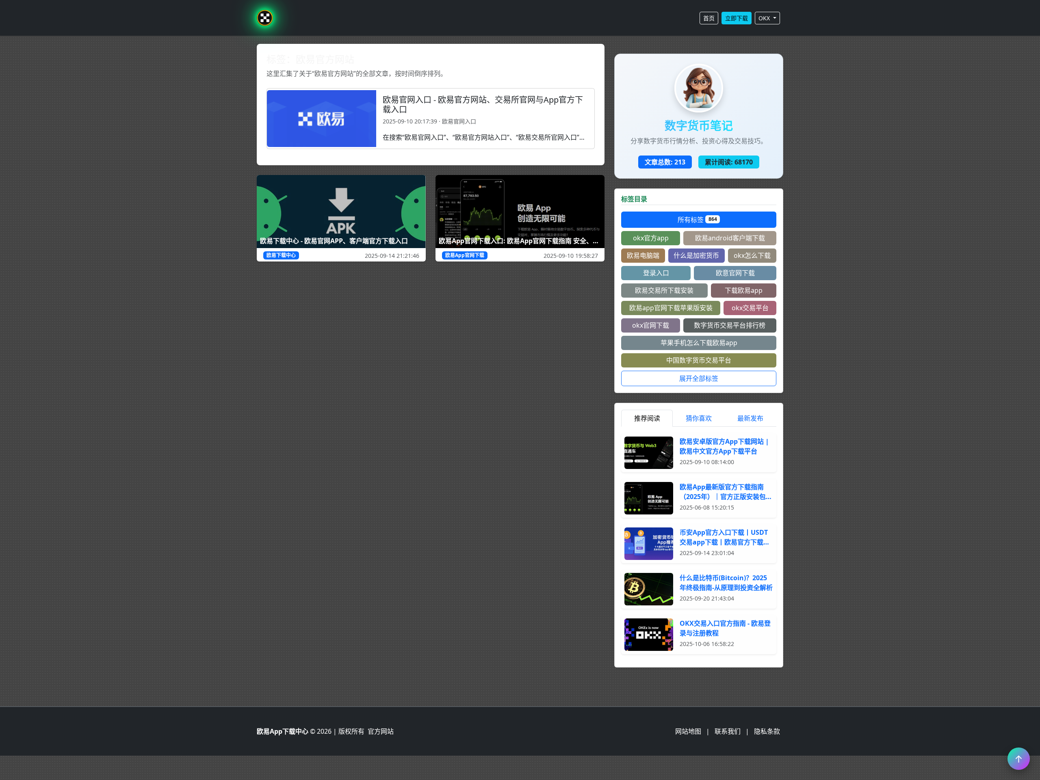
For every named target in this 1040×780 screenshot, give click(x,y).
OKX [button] (764, 18)
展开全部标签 (698, 378)
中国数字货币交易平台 (698, 360)
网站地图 (688, 731)
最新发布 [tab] (750, 418)
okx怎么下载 (752, 255)
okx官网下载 (650, 325)
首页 (709, 18)
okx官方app (651, 237)
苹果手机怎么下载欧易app (699, 342)
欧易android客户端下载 (730, 237)
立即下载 (736, 18)
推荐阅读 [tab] (647, 418)
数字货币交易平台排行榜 (729, 325)
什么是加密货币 (696, 255)
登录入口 (656, 272)
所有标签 (697, 219)
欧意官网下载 (735, 272)
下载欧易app (744, 290)
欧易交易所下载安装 (664, 290)
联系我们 (728, 731)
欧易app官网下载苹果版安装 (671, 307)
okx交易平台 (750, 307)
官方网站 (381, 731)
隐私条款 (767, 731)
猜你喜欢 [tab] (699, 418)
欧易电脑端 (643, 255)
